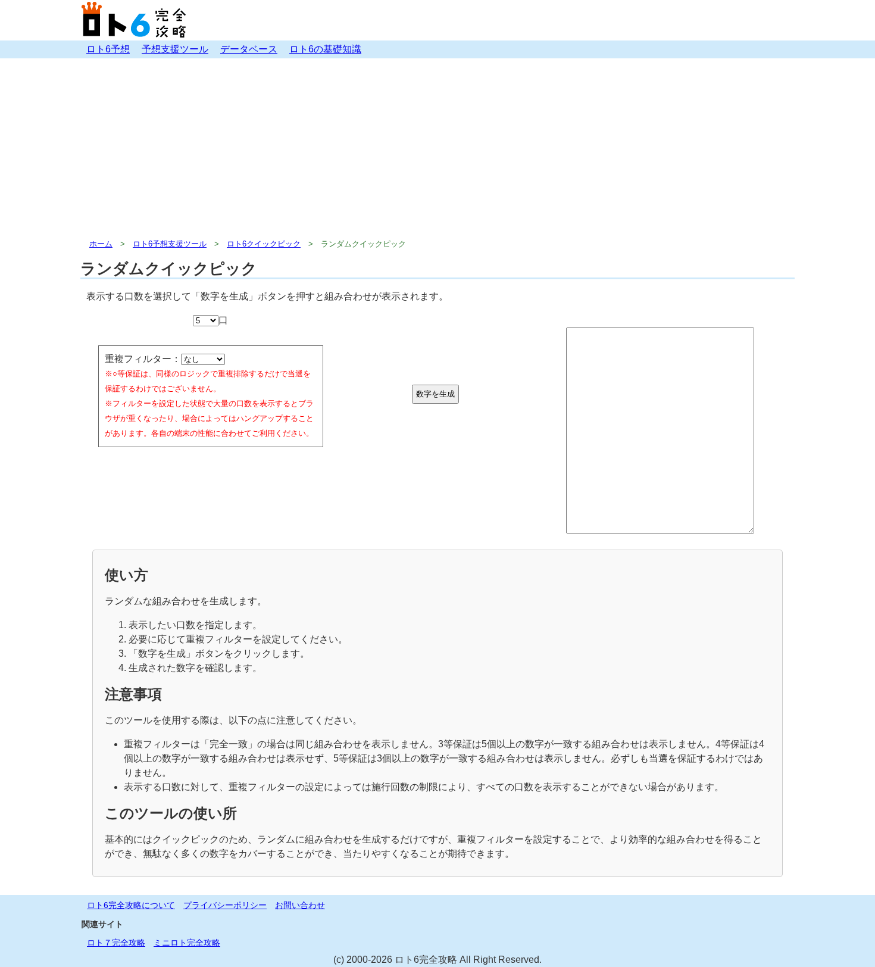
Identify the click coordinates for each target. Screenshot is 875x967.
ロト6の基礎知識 (325, 49)
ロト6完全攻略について (131, 905)
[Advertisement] (437, 147)
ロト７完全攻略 (116, 942)
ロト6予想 (108, 49)
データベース (248, 49)
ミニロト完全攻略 (187, 942)
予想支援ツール (175, 49)
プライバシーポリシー (225, 905)
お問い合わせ (300, 905)
